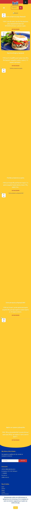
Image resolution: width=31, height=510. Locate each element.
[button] (4, 7)
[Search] (20, 7)
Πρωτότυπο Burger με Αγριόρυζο (15, 53)
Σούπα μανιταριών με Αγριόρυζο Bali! (15, 302)
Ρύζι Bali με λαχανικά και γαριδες (15, 178)
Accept (15, 507)
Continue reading (15, 29)
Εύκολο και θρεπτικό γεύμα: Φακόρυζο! (15, 16)
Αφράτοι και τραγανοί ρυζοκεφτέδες (15, 427)
